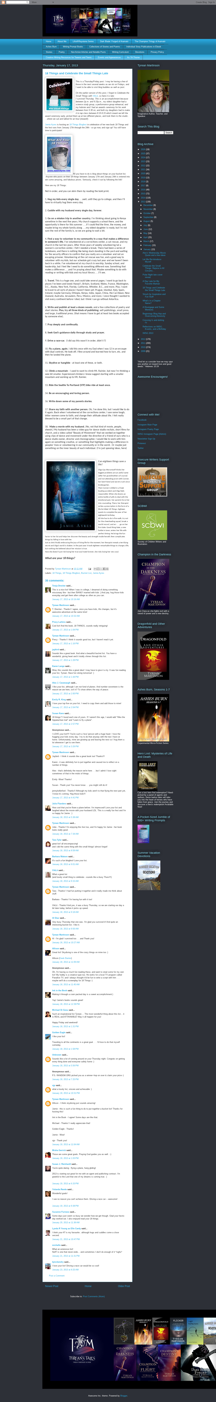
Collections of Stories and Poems (104, 46)
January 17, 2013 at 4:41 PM (65, 797)
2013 (143, 201)
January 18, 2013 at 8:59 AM (65, 850)
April (145, 237)
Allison (55, 948)
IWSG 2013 (148, 333)
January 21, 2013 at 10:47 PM (66, 1239)
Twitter (141, 448)
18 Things (56, 573)
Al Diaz (55, 918)
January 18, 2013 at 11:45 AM (66, 984)
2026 (143, 149)
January (147, 249)
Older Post (124, 1286)
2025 (143, 153)
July (145, 225)
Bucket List (86, 573)
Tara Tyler (57, 840)
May (145, 233)
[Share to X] (101, 568)
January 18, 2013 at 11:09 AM (66, 962)
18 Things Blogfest (78, 124)
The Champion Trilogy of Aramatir (150, 41)
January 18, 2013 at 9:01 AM (65, 864)
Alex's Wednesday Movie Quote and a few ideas (154, 254)
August (147, 221)
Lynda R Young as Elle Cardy (66, 1228)
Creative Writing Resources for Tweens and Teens (69, 57)
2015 (143, 193)
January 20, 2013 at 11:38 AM (66, 1222)
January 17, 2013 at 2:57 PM (65, 724)
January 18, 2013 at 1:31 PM (65, 1026)
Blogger (123, 1396)
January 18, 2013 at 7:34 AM (65, 834)
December (148, 205)
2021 (143, 169)
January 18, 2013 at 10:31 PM (66, 1093)
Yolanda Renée (59, 1189)
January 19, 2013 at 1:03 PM (65, 1158)
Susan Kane (58, 713)
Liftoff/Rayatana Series (83, 41)
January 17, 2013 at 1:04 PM (65, 630)
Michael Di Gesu (60, 1010)
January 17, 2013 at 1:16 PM (65, 643)
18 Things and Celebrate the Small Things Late (154, 288)
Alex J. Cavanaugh (61, 683)
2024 (143, 157)
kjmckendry (58, 1262)
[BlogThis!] (98, 568)
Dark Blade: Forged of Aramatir (114, 41)
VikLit (95, 96)
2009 (143, 351)
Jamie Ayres (50, 124)
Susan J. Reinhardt (61, 1164)
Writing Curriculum (120, 52)
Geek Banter (65, 958)
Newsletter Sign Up (146, 439)
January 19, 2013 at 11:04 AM (66, 1144)
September (148, 217)
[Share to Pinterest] (107, 568)
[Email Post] (89, 569)
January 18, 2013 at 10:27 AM (66, 942)
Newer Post (51, 1286)
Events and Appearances (109, 57)
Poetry (62, 52)
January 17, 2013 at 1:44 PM (65, 677)
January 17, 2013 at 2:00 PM (65, 693)
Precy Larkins (59, 622)
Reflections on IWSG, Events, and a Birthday (154, 327)
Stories (49, 52)
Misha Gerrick (59, 1150)
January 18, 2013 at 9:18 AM (65, 912)
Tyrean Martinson (60, 605)
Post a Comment (57, 1276)
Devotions (139, 52)
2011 (143, 343)
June (145, 229)
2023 (143, 161)
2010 (143, 347)
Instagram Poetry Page (148, 429)
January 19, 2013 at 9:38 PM (65, 1206)
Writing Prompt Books (73, 46)
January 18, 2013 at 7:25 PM (65, 1079)
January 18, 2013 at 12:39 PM (66, 1004)
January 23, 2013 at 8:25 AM (65, 1269)
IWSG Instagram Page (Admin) (152, 434)
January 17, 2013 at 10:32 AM (66, 616)
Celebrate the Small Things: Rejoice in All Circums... (153, 268)
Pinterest (142, 443)
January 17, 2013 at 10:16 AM (66, 599)
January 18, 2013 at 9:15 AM (65, 881)
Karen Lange (58, 666)
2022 (143, 165)
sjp (53, 1085)
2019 (143, 177)
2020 (143, 173)
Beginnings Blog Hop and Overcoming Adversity (154, 314)
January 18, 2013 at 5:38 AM (65, 817)
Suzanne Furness (60, 1212)
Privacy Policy (157, 52)
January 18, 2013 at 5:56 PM (65, 1065)
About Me (62, 41)
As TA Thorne (133, 57)
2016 (143, 189)
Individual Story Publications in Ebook (143, 46)
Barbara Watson (60, 856)
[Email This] (95, 568)
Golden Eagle (58, 1032)
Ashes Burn (51, 46)
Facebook (142, 420)
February (147, 245)
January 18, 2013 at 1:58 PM (65, 1049)
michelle (56, 1245)
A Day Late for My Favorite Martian (151, 282)
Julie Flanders (59, 803)
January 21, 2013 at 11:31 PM (66, 1256)
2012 (143, 339)
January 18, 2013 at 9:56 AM (65, 929)
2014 (143, 198)
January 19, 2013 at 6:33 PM (65, 1183)
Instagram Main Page (147, 424)
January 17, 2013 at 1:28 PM (65, 660)
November (148, 209)
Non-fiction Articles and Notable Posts (88, 52)
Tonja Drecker (59, 586)
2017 (143, 185)
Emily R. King (59, 699)
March (146, 241)
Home (48, 41)
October (147, 213)
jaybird (55, 649)
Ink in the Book (59, 990)
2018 (143, 181)
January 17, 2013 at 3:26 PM (65, 746)
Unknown (56, 1055)
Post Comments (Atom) (94, 1296)
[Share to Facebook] (104, 568)
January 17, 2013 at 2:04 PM (65, 707)
